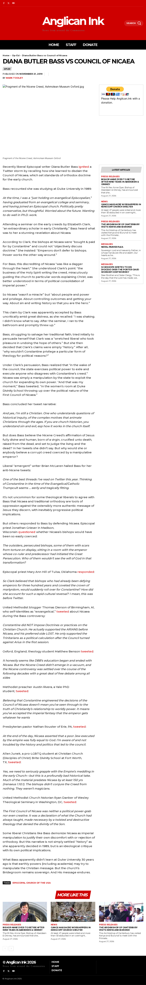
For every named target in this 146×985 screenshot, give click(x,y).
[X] (8, 3)
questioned (26, 532)
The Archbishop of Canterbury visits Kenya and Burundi (120, 225)
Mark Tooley (14, 78)
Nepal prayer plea (112, 247)
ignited (84, 166)
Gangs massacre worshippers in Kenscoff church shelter (121, 205)
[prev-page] (5, 948)
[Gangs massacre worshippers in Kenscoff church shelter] (73, 912)
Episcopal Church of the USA (32, 882)
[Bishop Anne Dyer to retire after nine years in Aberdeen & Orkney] (25, 912)
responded (85, 572)
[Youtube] (13, 3)
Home (6, 55)
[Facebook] (3, 3)
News (104, 202)
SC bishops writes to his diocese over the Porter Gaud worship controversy (120, 269)
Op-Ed (16, 55)
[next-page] (11, 948)
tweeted (62, 611)
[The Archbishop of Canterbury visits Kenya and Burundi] (121, 912)
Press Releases (110, 176)
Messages (107, 244)
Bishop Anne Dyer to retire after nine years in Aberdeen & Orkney (120, 181)
